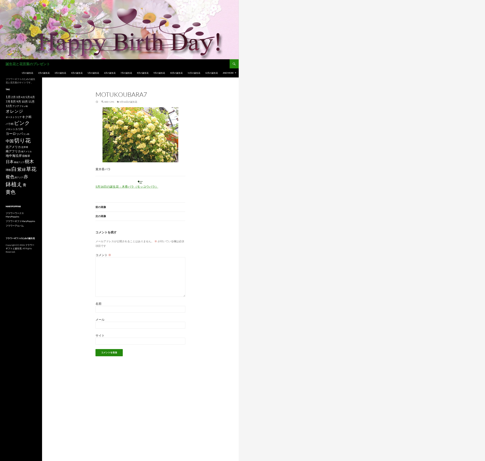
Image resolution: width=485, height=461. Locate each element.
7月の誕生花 (126, 73)
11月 (31, 101)
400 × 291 (109, 101)
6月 (32, 97)
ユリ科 (19, 128)
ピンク (22, 123)
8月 (13, 101)
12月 (9, 106)
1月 (8, 97)
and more (228, 73)
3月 (18, 97)
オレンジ (14, 111)
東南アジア (19, 162)
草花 (31, 169)
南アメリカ (26, 151)
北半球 (24, 147)
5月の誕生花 (93, 73)
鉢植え (14, 184)
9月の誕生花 (159, 73)
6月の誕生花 (110, 73)
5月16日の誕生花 (128, 101)
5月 (27, 97)
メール (100, 319)
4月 (23, 97)
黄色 (11, 192)
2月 (13, 97)
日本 (10, 161)
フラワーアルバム (15, 225)
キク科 (27, 117)
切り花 (22, 140)
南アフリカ (13, 151)
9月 (18, 101)
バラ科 (10, 123)
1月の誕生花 (27, 73)
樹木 (29, 161)
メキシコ (10, 129)
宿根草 (26, 155)
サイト (100, 335)
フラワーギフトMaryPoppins (20, 221)
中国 (10, 140)
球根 (8, 169)
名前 (98, 303)
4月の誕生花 (77, 73)
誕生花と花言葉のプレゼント (28, 64)
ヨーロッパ (14, 133)
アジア (15, 106)
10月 (24, 101)
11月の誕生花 (194, 73)
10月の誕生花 (176, 73)
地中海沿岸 (14, 156)
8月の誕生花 (143, 73)
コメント (103, 255)
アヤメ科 (24, 106)
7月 (8, 101)
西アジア (19, 177)
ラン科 (26, 134)
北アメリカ (13, 146)
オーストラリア (14, 117)
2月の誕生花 (44, 73)
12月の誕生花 (211, 73)
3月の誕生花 (60, 73)
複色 (10, 176)
